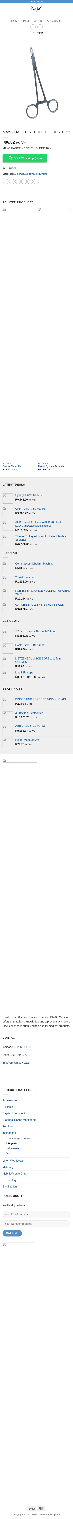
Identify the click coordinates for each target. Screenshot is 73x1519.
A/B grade (54, 21)
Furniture (8, 1126)
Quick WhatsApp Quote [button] (28, 158)
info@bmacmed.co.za (16, 1062)
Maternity (8, 1167)
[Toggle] (68, 1113)
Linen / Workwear (13, 1160)
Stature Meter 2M (12, 466)
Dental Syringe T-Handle (51, 466)
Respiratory (9, 1180)
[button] (5, 9)
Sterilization (10, 1186)
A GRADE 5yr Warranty (18, 1138)
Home (15, 21)
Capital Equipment (14, 1113)
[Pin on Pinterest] (30, 181)
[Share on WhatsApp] (5, 181)
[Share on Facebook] (12, 181)
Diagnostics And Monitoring (19, 1119)
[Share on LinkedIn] (36, 181)
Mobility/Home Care (14, 1173)
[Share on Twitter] (18, 181)
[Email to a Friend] (24, 181)
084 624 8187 (36, 1)
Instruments (33, 21)
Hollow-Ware (12, 1148)
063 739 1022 (19, 1054)
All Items (29, 174)
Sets (8, 1153)
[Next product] (33, 26)
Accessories (10, 1100)
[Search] (69, 9)
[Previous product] (39, 26)
